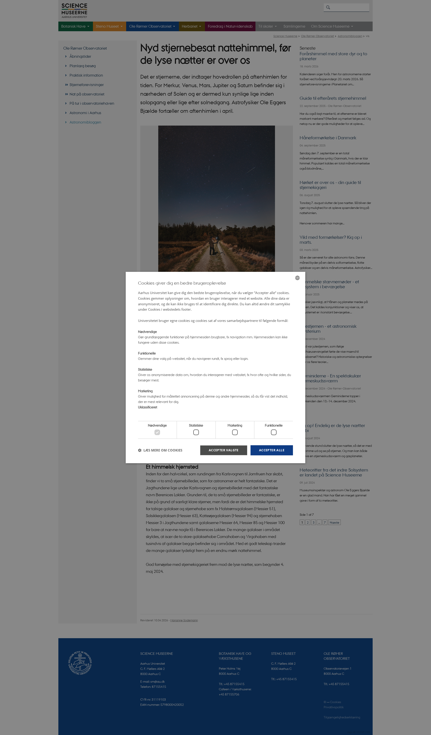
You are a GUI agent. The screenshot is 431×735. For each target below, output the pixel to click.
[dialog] (215, 367)
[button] (160, 450)
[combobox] (297, 278)
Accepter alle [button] (271, 450)
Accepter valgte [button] (224, 450)
